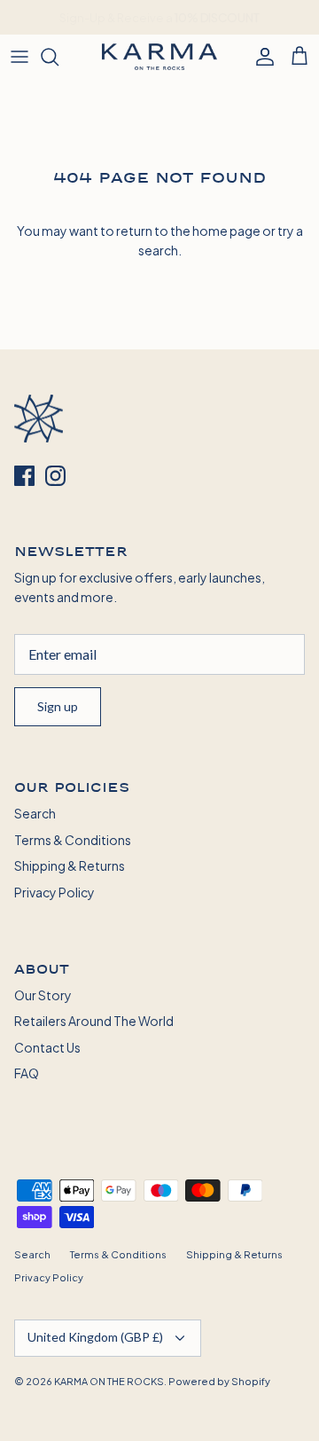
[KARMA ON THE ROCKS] (159, 56)
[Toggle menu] (19, 56)
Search (35, 813)
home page (226, 230)
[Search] (58, 56)
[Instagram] (55, 476)
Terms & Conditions (72, 839)
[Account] (260, 56)
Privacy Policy (54, 891)
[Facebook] (24, 476)
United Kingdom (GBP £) (95, 1336)
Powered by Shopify (219, 1381)
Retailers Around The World (94, 1020)
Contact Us (47, 1047)
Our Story (43, 994)
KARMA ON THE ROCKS (109, 1381)
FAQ (26, 1072)
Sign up (57, 706)
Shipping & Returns (69, 865)
